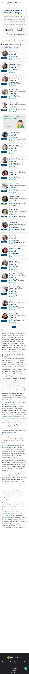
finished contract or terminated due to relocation (13, 386)
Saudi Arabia (6, 515)
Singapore (6, 513)
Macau (17, 511)
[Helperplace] (2, 2)
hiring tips (22, 525)
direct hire (9, 399)
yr (16, 51)
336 (24, 327)
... (7, 327)
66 (17, 327)
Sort (22, 40)
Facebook (7, 517)
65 (14, 327)
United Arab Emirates (16, 513)
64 (10, 327)
